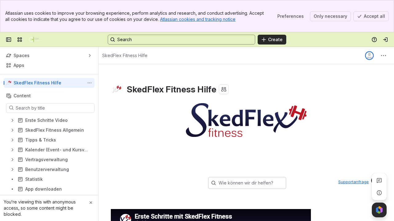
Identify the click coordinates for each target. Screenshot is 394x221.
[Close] (90, 202)
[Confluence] (35, 40)
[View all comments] (379, 180)
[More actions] (89, 83)
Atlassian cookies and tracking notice (197, 19)
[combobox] (219, 183)
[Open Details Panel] (379, 193)
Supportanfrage (353, 181)
